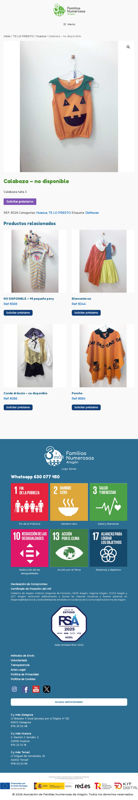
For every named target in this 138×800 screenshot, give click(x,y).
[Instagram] (14, 691)
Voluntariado (19, 660)
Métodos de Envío (22, 655)
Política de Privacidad (25, 674)
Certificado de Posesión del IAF (31, 588)
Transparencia (20, 665)
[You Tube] (36, 691)
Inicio (7, 36)
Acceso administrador (69, 702)
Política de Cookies (23, 679)
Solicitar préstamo (19, 201)
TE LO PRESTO (23, 36)
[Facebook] (25, 691)
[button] (128, 47)
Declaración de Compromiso (29, 584)
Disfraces (92, 212)
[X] (46, 691)
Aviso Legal (18, 669)
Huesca (41, 36)
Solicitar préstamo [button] (18, 312)
